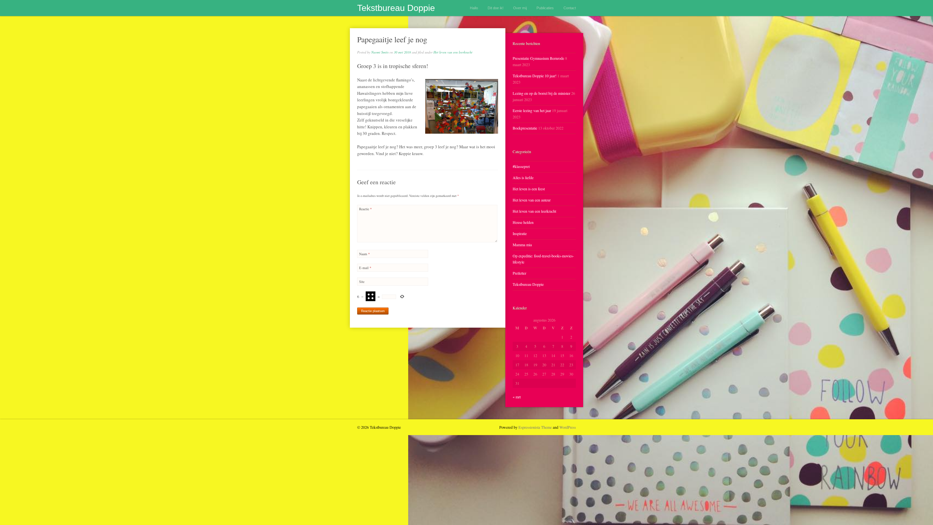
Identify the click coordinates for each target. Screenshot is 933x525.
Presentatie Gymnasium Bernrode (538, 58)
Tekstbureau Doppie (396, 8)
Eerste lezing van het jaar (532, 110)
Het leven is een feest (529, 188)
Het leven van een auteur (532, 199)
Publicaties (545, 8)
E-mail (365, 267)
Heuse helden (523, 222)
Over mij (520, 8)
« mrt (517, 396)
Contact (569, 8)
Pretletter (519, 273)
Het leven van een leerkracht (452, 52)
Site (361, 281)
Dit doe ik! (495, 8)
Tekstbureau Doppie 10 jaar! (534, 75)
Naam (364, 254)
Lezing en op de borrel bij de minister (541, 93)
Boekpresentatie (525, 128)
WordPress (567, 427)
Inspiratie (520, 233)
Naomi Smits (380, 52)
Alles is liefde (523, 177)
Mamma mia (522, 244)
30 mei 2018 (402, 52)
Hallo (474, 8)
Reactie (365, 209)
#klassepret (521, 166)
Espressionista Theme (535, 427)
